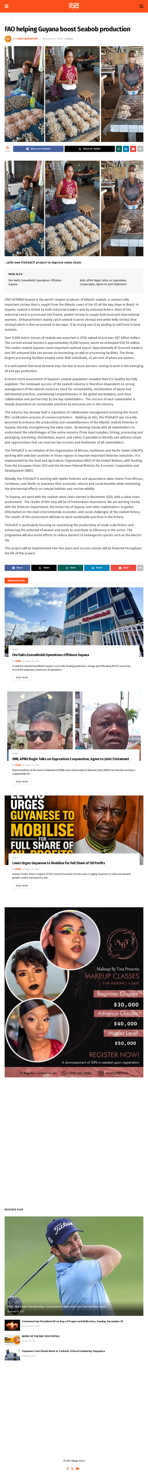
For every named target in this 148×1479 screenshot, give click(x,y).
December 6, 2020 (53, 38)
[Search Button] (141, 6)
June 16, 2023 (30, 1341)
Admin (18, 661)
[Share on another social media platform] (140, 149)
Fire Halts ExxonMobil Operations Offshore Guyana (50, 655)
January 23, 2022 (16, 1311)
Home (8, 20)
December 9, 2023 (32, 1326)
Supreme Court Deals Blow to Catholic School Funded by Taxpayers (63, 1351)
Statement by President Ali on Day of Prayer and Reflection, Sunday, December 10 (72, 1321)
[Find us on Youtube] (77, 1469)
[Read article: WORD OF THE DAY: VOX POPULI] (12, 1340)
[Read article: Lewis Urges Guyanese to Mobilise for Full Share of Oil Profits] (74, 830)
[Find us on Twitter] (72, 1469)
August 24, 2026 (32, 661)
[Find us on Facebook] (68, 1469)
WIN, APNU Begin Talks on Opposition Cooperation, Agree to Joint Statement (70, 759)
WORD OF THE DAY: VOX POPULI (41, 1336)
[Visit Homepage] (74, 6)
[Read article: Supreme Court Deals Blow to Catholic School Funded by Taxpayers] (12, 1354)
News (16, 20)
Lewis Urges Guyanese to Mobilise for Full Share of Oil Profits (58, 863)
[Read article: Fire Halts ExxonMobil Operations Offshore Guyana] (74, 622)
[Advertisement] (74, 1395)
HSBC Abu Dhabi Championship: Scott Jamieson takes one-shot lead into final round (57, 1306)
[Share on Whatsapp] (119, 149)
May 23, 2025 (29, 1356)
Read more (24, 677)
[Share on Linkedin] (126, 149)
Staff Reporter (27, 38)
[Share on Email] (133, 149)
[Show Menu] (6, 6)
